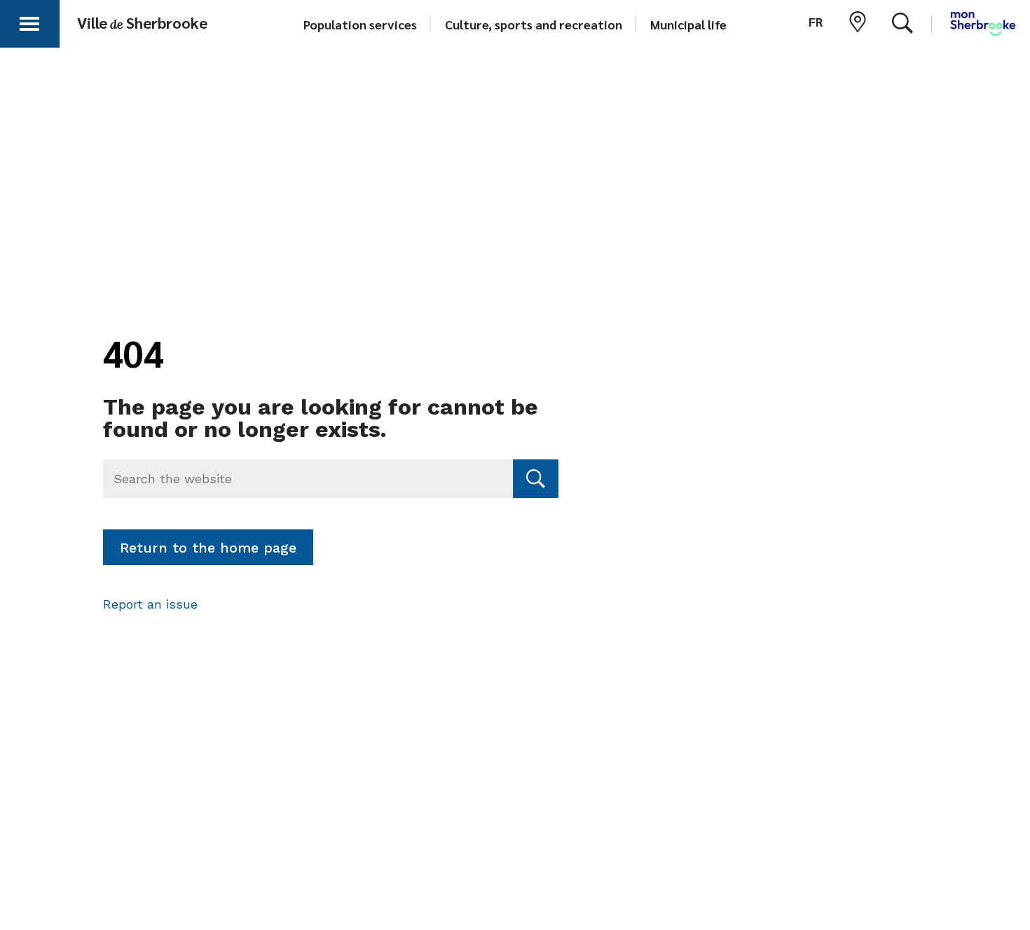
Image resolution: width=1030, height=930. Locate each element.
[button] (29, 21)
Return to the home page (208, 547)
